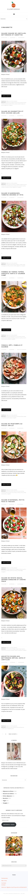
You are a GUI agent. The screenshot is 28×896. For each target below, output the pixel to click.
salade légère (20, 570)
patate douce (3, 650)
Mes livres (4, 880)
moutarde (8, 185)
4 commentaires (20, 115)
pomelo (21, 416)
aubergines (8, 264)
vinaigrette (10, 105)
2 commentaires (21, 37)
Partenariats (4, 878)
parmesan (3, 492)
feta (15, 264)
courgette (17, 184)
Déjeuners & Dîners (10, 101)
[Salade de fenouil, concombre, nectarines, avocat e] (14, 844)
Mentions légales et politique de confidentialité (14, 887)
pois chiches (19, 185)
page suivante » (13, 734)
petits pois (11, 492)
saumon (7, 417)
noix (23, 727)
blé (11, 264)
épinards (16, 491)
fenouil (9, 416)
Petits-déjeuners (7, 796)
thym (11, 417)
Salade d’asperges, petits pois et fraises (12, 500)
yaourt (12, 728)
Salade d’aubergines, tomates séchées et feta (12, 194)
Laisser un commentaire (21, 349)
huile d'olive (13, 416)
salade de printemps (13, 570)
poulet (15, 492)
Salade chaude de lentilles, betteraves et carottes (13, 34)
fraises (13, 569)
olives (12, 185)
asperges (8, 569)
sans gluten (6, 187)
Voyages (5, 803)
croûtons (12, 491)
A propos (3, 883)
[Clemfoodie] (14, 10)
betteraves (8, 102)
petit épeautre (20, 569)
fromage (16, 569)
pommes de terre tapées (5, 337)
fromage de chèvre (13, 102)
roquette (23, 185)
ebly (13, 264)
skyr (5, 728)
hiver (19, 102)
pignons (17, 264)
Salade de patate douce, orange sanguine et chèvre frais (13, 579)
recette (25, 416)
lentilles (21, 102)
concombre (13, 184)
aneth (7, 184)
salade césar (3, 493)
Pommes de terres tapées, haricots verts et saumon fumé (13, 273)
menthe (2, 185)
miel (5, 185)
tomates (10, 187)
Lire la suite (6, 95)
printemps (13, 337)
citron (10, 184)
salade (2, 187)
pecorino (7, 492)
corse (7, 416)
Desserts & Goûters (8, 793)
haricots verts (15, 336)
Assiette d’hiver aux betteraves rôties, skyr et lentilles (13, 658)
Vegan (4, 800)
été (11, 336)
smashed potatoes (7, 339)
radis (22, 492)
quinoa (4, 570)
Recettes (15, 101)
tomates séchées (13, 265)
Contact (3, 885)
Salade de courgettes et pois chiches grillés (12, 112)
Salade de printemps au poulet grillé (11, 424)
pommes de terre (21, 336)
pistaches (15, 185)
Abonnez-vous (8, 824)
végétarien (6, 105)
